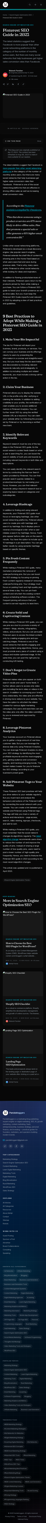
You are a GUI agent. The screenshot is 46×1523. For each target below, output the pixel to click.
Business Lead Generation (29, 1280)
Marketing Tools (9, 1173)
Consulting (7, 1250)
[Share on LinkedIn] (13, 84)
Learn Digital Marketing (12, 1170)
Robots (5, 1224)
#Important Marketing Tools (14, 1490)
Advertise (6, 1243)
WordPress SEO (9, 1187)
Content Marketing (10, 1166)
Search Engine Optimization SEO (20, 15)
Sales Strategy (8, 1191)
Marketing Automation (12, 1311)
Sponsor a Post (9, 1239)
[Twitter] (5, 1146)
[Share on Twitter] (8, 84)
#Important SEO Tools (12, 1455)
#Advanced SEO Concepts (13, 1446)
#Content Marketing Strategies (15, 1429)
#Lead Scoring (33, 1490)
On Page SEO (23, 1319)
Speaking (6, 1253)
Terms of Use (22, 1516)
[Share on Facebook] (18, 84)
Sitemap (6, 1220)
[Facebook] (16, 1146)
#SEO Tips (8, 1460)
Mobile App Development (29, 1315)
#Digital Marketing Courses (13, 1486)
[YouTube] (22, 1146)
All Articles (7, 1203)
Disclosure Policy (35, 1516)
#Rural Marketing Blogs (12, 1473)
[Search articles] (30, 5)
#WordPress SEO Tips (12, 1464)
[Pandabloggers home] (5, 4)
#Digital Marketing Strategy (13, 1437)
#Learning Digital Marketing (13, 1442)
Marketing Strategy (10, 1159)
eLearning (30, 1297)
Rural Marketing (9, 1184)
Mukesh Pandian (16, 71)
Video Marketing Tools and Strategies (17, 1346)
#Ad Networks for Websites (14, 1433)
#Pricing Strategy (10, 1495)
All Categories (8, 1206)
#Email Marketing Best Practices (15, 1468)
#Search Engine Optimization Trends (17, 880)
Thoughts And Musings (12, 1342)
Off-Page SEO (9, 1319)
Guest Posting (8, 1236)
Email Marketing (9, 1302)
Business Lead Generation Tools (15, 1284)
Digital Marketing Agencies (13, 1297)
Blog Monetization (10, 1180)
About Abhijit (8, 1213)
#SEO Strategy (9, 1504)
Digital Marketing (9, 1177)
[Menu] (41, 5)
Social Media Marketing (12, 1337)
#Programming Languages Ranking (16, 1499)
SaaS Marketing (9, 1328)
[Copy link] (23, 84)
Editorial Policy (23, 1519)
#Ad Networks (32, 1442)
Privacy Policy (10, 1516)
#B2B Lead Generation (33, 1482)
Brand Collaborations (11, 1246)
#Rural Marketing (29, 1455)
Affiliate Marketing (23, 1271)
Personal (35, 1319)
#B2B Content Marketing (12, 1482)
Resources (7, 1210)
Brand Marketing (10, 1280)
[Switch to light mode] (35, 5)
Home (5, 15)
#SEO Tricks (20, 1460)
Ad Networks (8, 1271)
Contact (6, 1217)
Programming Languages (13, 1324)
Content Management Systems (15, 1289)
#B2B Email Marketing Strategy (15, 1451)
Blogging (24, 1275)
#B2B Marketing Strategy (13, 1424)
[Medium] (10, 1146)
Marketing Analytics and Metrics (15, 1306)
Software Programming (33, 1337)
